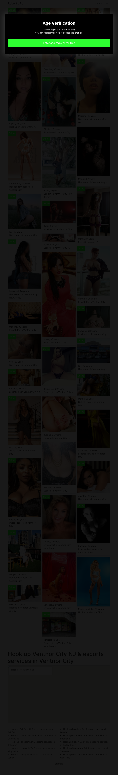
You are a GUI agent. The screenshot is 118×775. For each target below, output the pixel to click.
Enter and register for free (59, 42)
